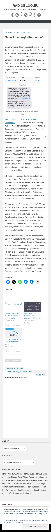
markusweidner (24, 32)
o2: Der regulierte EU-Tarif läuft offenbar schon (13, 341)
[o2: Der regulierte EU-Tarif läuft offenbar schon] (13, 333)
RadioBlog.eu (25, 5)
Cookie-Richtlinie (17, 522)
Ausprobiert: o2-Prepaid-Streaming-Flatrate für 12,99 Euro (32, 315)
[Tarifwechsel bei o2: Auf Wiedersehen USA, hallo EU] (13, 307)
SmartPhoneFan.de (13, 360)
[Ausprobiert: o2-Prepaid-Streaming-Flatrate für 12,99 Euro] (32, 307)
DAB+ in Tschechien (14, 368)
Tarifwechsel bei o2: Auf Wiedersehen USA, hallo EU (12, 315)
